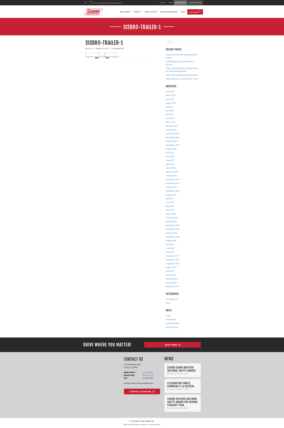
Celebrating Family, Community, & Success (180, 385)
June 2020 (170, 156)
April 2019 (170, 210)
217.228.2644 (147, 372)
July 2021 (169, 107)
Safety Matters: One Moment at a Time (182, 79)
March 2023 (171, 95)
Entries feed (171, 319)
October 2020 (171, 141)
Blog (168, 303)
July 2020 (169, 152)
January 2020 (171, 175)
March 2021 (171, 122)
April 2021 (170, 118)
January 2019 (171, 221)
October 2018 (171, 233)
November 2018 (172, 229)
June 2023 (170, 91)
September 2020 (172, 145)
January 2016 (171, 282)
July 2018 (169, 244)
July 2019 (169, 198)
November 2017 (172, 259)
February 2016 (172, 279)
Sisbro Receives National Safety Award (182, 75)
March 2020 (171, 168)
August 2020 (171, 149)
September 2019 (172, 191)
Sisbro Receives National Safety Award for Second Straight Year (182, 402)
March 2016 (171, 275)
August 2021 (171, 103)
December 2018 (172, 225)
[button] (172, 345)
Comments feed (172, 323)
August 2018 (171, 240)
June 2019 (170, 202)
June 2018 (170, 248)
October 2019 (171, 187)
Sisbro (172, 374)
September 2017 (172, 263)
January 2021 (171, 130)
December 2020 (172, 133)
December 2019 (172, 179)
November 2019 (172, 183)
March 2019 (171, 214)
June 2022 (170, 99)
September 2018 (172, 237)
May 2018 (170, 252)
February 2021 (172, 126)
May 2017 (170, 271)
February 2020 (172, 172)
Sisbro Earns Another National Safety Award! (181, 369)
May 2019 (170, 206)
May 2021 (170, 114)
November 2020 (172, 137)
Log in (168, 315)
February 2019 (172, 217)
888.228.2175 (147, 375)
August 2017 (171, 267)
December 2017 (172, 256)
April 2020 (170, 164)
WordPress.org (172, 327)
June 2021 (170, 110)
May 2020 (170, 160)
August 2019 (171, 195)
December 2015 (172, 286)
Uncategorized (172, 299)
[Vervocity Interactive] (142, 424)
